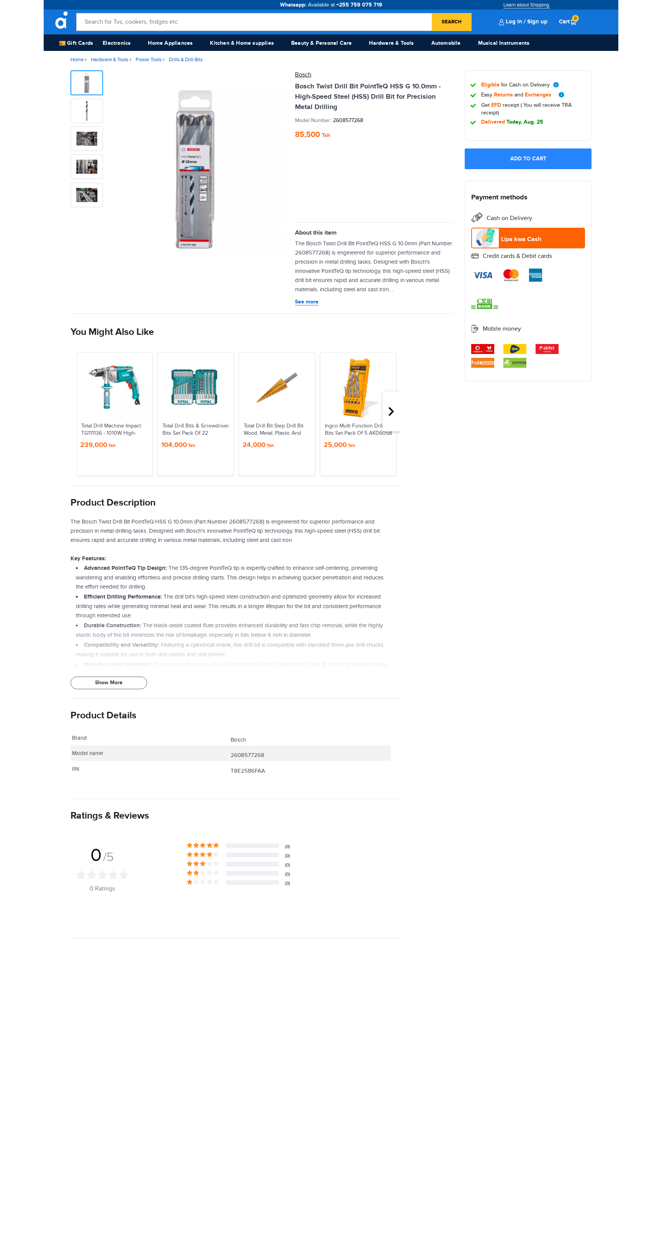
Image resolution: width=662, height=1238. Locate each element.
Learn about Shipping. (526, 5)
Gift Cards (79, 43)
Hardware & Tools (391, 43)
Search (452, 22)
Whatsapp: (331, 5)
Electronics (117, 43)
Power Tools (149, 60)
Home (77, 60)
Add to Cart (528, 158)
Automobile (446, 43)
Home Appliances (170, 43)
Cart (568, 21)
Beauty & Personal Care (321, 43)
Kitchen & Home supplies (242, 43)
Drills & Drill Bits (186, 60)
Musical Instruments (504, 43)
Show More (109, 682)
